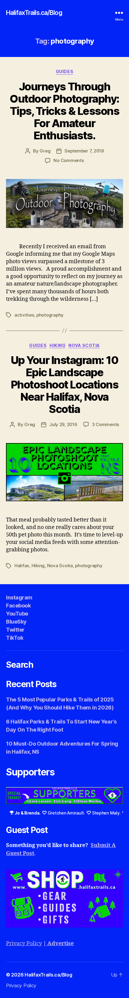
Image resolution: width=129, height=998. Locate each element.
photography (50, 315)
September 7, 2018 (84, 151)
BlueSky (16, 621)
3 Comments (105, 424)
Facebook (18, 605)
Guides (64, 71)
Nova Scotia (84, 345)
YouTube (17, 613)
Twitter (15, 630)
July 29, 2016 (63, 424)
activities (24, 315)
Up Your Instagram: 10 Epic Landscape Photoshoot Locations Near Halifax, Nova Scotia (64, 385)
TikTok (14, 638)
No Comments (68, 160)
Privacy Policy (24, 943)
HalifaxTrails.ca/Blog (34, 13)
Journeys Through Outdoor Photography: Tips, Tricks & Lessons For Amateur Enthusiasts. (64, 111)
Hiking (57, 345)
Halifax (21, 565)
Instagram (19, 597)
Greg (45, 151)
